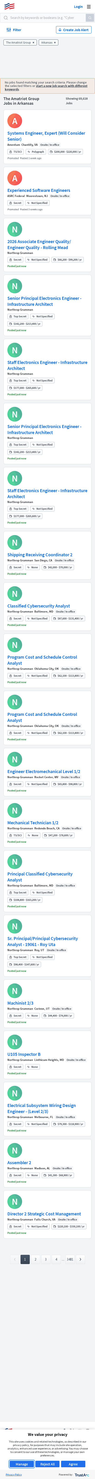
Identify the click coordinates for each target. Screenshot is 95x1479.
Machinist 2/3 (20, 1003)
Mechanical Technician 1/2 (32, 822)
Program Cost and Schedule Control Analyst (42, 660)
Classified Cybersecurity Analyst (38, 606)
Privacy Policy (14, 1474)
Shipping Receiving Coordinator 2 (39, 554)
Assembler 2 (19, 1162)
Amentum (13, 145)
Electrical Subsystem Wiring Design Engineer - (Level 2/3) (41, 1108)
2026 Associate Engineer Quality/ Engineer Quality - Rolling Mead (39, 244)
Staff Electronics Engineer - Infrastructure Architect (47, 365)
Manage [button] (22, 1464)
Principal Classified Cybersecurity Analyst (40, 877)
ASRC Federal (16, 196)
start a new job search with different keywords (46, 87)
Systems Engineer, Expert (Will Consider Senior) (46, 136)
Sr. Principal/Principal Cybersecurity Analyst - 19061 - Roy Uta (42, 941)
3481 (70, 1259)
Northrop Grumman (20, 253)
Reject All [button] (47, 1464)
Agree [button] (73, 1464)
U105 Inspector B (24, 1054)
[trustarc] (81, 1474)
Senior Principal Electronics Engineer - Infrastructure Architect (44, 301)
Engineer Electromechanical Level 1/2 (43, 771)
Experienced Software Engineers (38, 190)
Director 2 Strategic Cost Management (44, 1214)
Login (78, 6)
